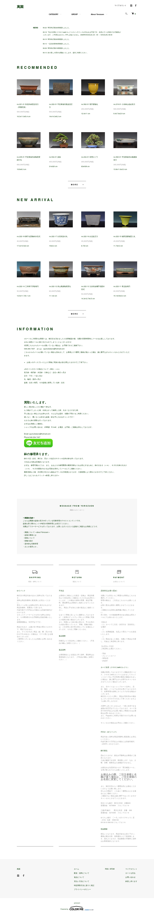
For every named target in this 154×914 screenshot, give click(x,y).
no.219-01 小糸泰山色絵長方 (124, 104)
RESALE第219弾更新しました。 (59, 48)
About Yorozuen (97, 14)
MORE (74, 184)
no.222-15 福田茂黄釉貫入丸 (124, 236)
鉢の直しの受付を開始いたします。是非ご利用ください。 (68, 52)
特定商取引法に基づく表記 (84, 885)
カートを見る (130, 873)
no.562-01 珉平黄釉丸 (89, 104)
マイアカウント (120, 5)
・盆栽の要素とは (29, 535)
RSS (106, 869)
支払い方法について (81, 881)
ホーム (76, 869)
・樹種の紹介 (28, 540)
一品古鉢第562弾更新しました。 (59, 43)
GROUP (74, 14)
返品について (79, 877)
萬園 (20, 6)
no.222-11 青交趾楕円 (121, 286)
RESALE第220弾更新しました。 (59, 39)
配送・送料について (81, 873)
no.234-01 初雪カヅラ (89, 157)
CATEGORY (53, 14)
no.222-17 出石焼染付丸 (58, 236)
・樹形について (29, 538)
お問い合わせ (130, 877)
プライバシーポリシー (82, 889)
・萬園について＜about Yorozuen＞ (36, 532)
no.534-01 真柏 (55, 157)
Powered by (64, 909)
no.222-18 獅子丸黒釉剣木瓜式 (28, 236)
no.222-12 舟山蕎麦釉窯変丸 (60, 286)
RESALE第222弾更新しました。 (59, 27)
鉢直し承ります (52, 475)
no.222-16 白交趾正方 (89, 236)
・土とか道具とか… (30, 546)
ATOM (112, 869)
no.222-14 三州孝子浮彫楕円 (28, 286)
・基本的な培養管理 (30, 543)
